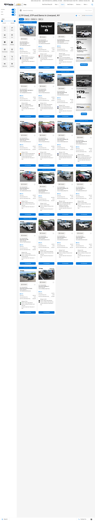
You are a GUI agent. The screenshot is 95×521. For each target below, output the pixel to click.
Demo (2, 14)
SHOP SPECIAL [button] (84, 64)
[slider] (2, 21)
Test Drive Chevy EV (47, 4)
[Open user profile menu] (93, 1)
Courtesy (3, 9)
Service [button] (78, 5)
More (85, 5)
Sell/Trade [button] (70, 5)
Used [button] (62, 5)
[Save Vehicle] (35, 39)
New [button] (56, 5)
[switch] (8, 10)
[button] (92, 4)
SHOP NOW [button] (84, 113)
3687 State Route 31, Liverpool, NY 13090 (52, 0)
